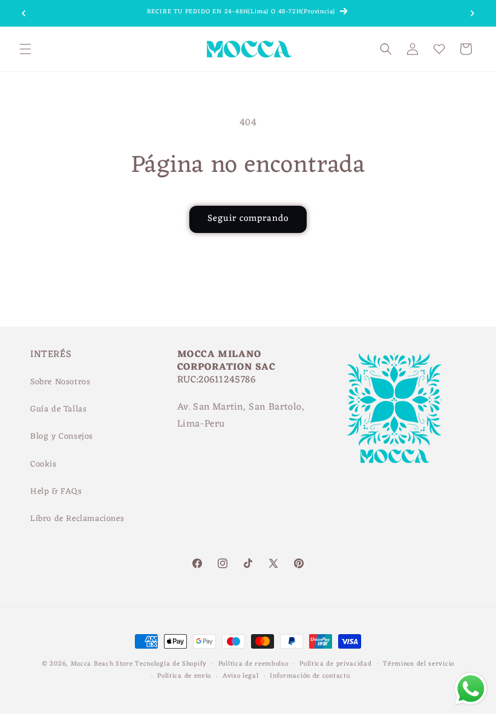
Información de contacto (310, 676)
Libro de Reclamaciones (77, 518)
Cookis (43, 464)
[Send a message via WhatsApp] (471, 689)
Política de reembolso (253, 664)
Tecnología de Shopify (171, 664)
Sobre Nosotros (60, 382)
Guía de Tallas (58, 409)
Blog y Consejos (61, 436)
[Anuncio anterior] (23, 13)
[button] (25, 49)
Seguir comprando (248, 219)
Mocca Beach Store (102, 664)
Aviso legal (241, 676)
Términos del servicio (418, 664)
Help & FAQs (56, 491)
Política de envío (184, 676)
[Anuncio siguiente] (472, 13)
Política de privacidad (335, 664)
